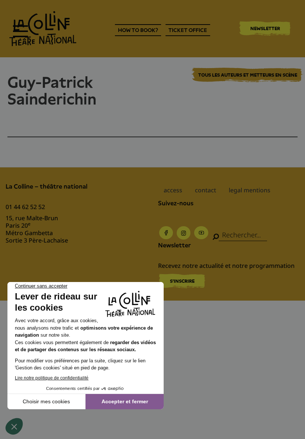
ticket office (187, 30)
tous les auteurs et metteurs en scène (247, 75)
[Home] (42, 28)
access (173, 190)
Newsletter (265, 28)
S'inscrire (182, 281)
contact (205, 190)
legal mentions (249, 190)
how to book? (138, 30)
